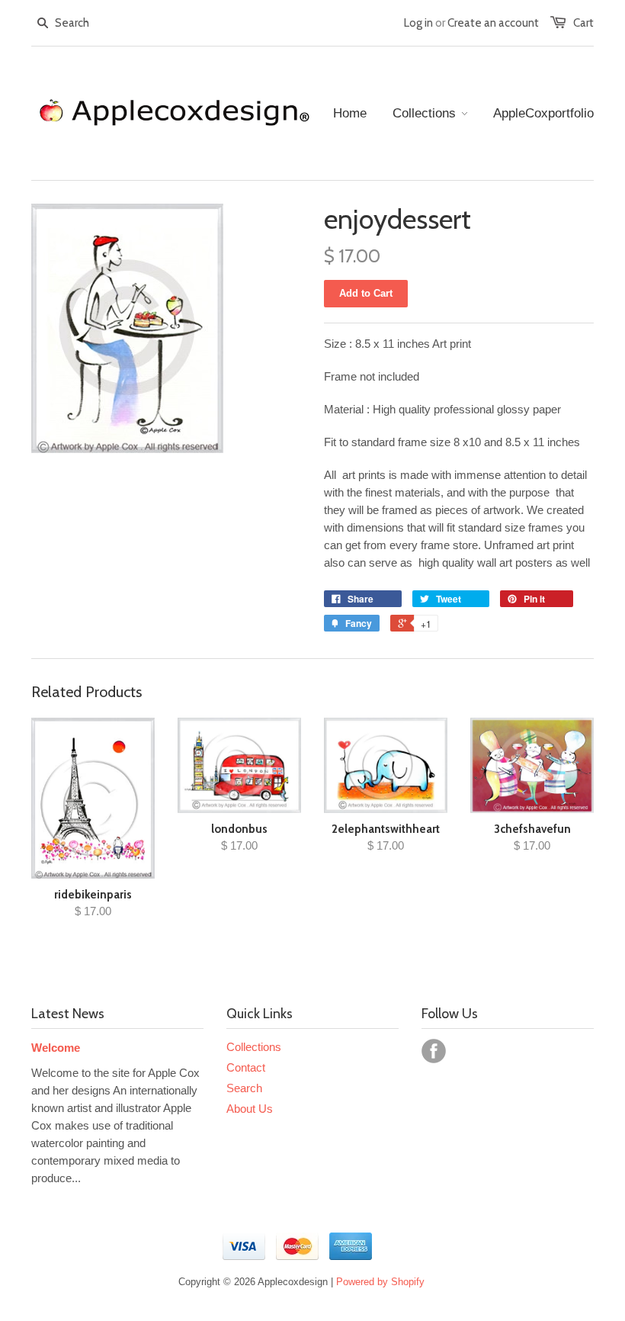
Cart (583, 23)
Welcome (55, 1047)
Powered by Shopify (380, 1281)
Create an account (493, 23)
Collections (253, 1046)
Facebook (433, 1051)
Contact (245, 1067)
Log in (418, 23)
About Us (249, 1108)
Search (244, 1088)
